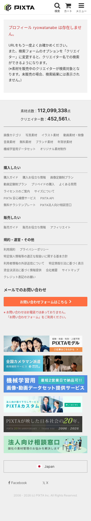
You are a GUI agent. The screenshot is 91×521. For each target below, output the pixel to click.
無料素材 (25, 142)
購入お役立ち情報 (34, 177)
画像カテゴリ (12, 135)
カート (68, 11)
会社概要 (52, 270)
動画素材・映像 (73, 135)
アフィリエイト (60, 227)
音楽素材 (9, 142)
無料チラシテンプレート (20, 205)
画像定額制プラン (62, 177)
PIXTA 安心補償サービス (20, 198)
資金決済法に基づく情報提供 (22, 270)
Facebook (18, 483)
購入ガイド (11, 177)
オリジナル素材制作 (53, 149)
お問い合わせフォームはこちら (44, 302)
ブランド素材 (44, 142)
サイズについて (44, 191)
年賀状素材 (65, 142)
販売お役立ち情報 (34, 227)
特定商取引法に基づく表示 (66, 263)
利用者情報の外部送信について (24, 263)
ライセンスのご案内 (17, 191)
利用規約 (9, 249)
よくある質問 (67, 184)
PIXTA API (47, 198)
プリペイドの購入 (43, 184)
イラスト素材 (50, 135)
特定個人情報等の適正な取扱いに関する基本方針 (36, 256)
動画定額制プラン (15, 184)
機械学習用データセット (20, 149)
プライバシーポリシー (34, 249)
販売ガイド (11, 227)
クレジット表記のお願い (20, 277)
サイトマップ (70, 270)
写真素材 (31, 135)
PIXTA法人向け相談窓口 (56, 205)
